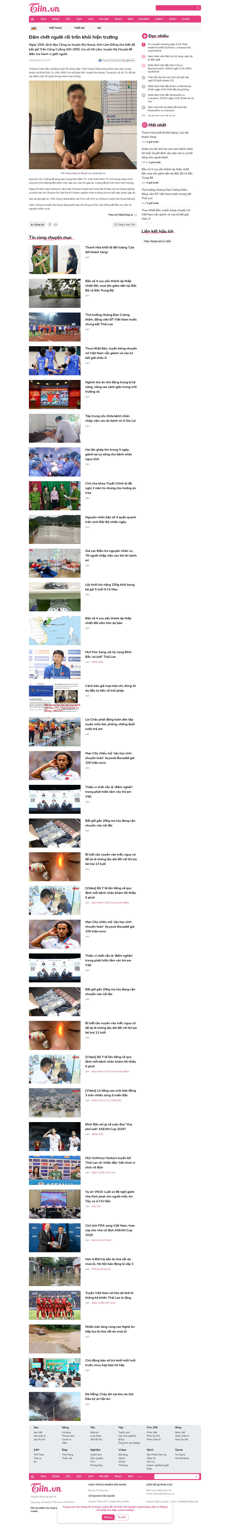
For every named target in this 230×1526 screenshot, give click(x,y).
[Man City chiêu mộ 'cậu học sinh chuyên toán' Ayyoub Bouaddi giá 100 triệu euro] (55, 765)
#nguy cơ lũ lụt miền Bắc (107, 1100)
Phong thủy (96, 1465)
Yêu (68, 19)
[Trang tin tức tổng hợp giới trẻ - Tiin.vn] (44, 7)
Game (186, 19)
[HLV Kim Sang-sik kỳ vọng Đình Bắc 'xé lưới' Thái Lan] (55, 664)
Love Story (95, 1435)
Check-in (66, 1439)
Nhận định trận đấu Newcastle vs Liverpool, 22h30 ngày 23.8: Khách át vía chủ (171, 98)
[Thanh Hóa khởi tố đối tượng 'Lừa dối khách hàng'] (55, 259)
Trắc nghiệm (96, 1458)
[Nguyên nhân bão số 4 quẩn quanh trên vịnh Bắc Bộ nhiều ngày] (55, 529)
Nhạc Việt (180, 1432)
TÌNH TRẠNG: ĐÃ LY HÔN (157, 241)
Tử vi (92, 1461)
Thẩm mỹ (67, 1458)
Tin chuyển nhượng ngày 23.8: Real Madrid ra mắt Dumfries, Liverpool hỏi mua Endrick (169, 47)
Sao (43, 19)
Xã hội (121, 1461)
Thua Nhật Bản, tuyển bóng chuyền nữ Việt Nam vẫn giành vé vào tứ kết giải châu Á (166, 214)
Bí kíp (121, 1439)
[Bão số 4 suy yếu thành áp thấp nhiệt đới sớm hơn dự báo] (55, 630)
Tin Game (180, 1454)
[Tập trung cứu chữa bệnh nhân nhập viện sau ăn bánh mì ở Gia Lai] (55, 428)
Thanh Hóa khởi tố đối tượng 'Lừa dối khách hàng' (165, 135)
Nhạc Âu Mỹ (181, 1439)
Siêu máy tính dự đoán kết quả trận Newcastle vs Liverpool (167, 109)
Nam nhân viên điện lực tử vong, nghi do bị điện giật (170, 58)
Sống (55, 19)
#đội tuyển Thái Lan (103, 1172)
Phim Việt (152, 1432)
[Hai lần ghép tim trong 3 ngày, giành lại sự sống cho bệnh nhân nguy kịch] (55, 461)
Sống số (151, 1458)
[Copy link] (55, 224)
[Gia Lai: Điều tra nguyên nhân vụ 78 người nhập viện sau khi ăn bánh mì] (55, 563)
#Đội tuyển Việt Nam (103, 1303)
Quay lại (39, 224)
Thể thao (123, 1465)
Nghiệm (144, 19)
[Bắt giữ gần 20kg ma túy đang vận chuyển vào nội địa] (55, 833)
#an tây (96, 1206)
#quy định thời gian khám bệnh (110, 902)
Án (99, 28)
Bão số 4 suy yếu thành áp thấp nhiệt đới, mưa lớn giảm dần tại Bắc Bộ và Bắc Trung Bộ (167, 173)
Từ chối (122, 1517)
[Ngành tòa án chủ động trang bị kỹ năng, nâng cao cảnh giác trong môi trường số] (55, 394)
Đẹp (130, 19)
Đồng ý (108, 1517)
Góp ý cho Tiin (126, 224)
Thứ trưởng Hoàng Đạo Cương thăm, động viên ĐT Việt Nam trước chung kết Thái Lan (166, 194)
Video (159, 19)
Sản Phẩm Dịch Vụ (156, 1454)
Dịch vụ (151, 1461)
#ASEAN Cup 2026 (101, 1240)
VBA (64, 1442)
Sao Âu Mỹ (39, 1439)
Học (79, 19)
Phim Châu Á (154, 1439)
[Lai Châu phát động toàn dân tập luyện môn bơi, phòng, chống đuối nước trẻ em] (55, 731)
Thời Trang (67, 1454)
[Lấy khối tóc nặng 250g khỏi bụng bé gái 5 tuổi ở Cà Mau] (55, 596)
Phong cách (68, 1435)
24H (90, 19)
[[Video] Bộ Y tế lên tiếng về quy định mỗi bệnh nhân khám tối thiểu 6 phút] (55, 900)
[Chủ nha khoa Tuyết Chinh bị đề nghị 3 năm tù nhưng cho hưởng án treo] (55, 495)
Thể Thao (55, 28)
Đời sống (123, 1454)
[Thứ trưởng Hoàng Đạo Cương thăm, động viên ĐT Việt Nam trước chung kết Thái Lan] (55, 327)
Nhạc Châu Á (182, 1435)
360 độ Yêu (96, 1439)
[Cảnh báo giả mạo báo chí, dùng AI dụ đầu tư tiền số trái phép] (55, 698)
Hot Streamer (182, 1458)
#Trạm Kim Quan (101, 1269)
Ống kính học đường (129, 1442)
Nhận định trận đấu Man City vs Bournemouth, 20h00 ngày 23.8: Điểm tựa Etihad (170, 68)
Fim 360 (104, 19)
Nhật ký (94, 1432)
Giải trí (121, 1458)
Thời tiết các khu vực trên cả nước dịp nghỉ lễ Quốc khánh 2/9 (168, 79)
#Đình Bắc (97, 662)
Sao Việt (38, 1432)
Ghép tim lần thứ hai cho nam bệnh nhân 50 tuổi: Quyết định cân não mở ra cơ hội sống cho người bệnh (167, 153)
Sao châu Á (40, 1435)
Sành (172, 19)
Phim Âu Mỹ (153, 1435)
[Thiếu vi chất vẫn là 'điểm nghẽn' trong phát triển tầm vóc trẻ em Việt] (55, 799)
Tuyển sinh (124, 1432)
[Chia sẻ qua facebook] (49, 224)
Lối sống (66, 1432)
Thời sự (79, 28)
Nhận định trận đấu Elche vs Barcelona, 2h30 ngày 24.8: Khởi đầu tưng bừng (170, 88)
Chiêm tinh (96, 1454)
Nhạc (118, 19)
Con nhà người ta (127, 1435)
